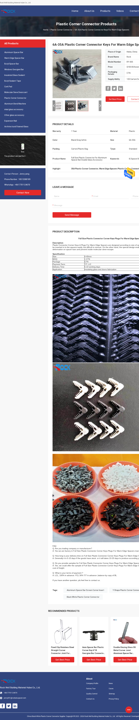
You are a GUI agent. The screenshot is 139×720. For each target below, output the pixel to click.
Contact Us (90, 699)
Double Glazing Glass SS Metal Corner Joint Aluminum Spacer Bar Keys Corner (124, 650)
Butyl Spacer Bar (11, 64)
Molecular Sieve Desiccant (15, 92)
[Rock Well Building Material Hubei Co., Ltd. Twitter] (114, 88)
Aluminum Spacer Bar (13, 52)
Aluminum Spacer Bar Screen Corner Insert (85, 590)
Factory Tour (91, 689)
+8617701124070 (22, 185)
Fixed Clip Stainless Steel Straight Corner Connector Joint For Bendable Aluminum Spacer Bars (62, 650)
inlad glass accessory (13, 109)
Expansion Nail (10, 121)
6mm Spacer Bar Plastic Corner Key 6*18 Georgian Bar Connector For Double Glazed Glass (93, 650)
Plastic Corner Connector (61, 30)
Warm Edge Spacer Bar (14, 58)
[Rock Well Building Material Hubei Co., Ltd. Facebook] (108, 88)
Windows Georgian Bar (14, 69)
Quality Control (91, 694)
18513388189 (24, 179)
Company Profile (92, 683)
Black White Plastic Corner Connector (83, 597)
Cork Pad (8, 86)
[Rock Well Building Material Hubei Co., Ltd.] (9, 11)
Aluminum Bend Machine (15, 104)
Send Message (72, 215)
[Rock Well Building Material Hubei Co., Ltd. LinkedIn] (120, 88)
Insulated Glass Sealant (14, 75)
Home (45, 30)
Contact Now (22, 192)
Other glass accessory (14, 115)
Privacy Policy (114, 699)
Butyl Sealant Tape (12, 81)
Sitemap (112, 694)
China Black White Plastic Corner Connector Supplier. (46, 716)
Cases (111, 689)
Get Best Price (115, 99)
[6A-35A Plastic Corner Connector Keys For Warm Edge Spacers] (77, 74)
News (111, 683)
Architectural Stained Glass (16, 126)
